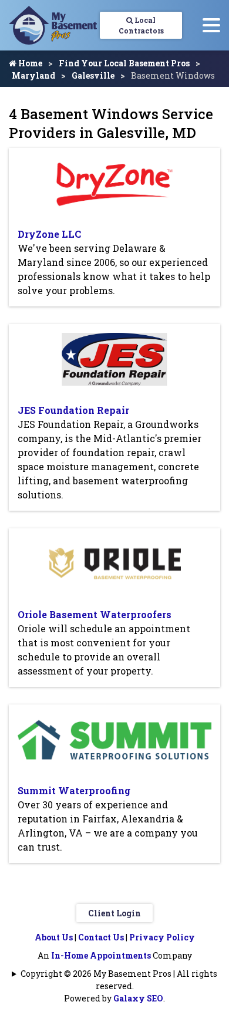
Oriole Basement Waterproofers (94, 614)
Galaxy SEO (138, 998)
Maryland (33, 75)
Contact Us (101, 937)
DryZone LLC (49, 234)
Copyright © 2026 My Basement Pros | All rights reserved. (119, 979)
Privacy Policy (162, 937)
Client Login (114, 913)
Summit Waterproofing (74, 790)
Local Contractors (141, 25)
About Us (54, 937)
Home (29, 63)
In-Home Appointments (101, 955)
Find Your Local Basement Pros (124, 63)
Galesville (93, 75)
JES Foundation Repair (73, 410)
